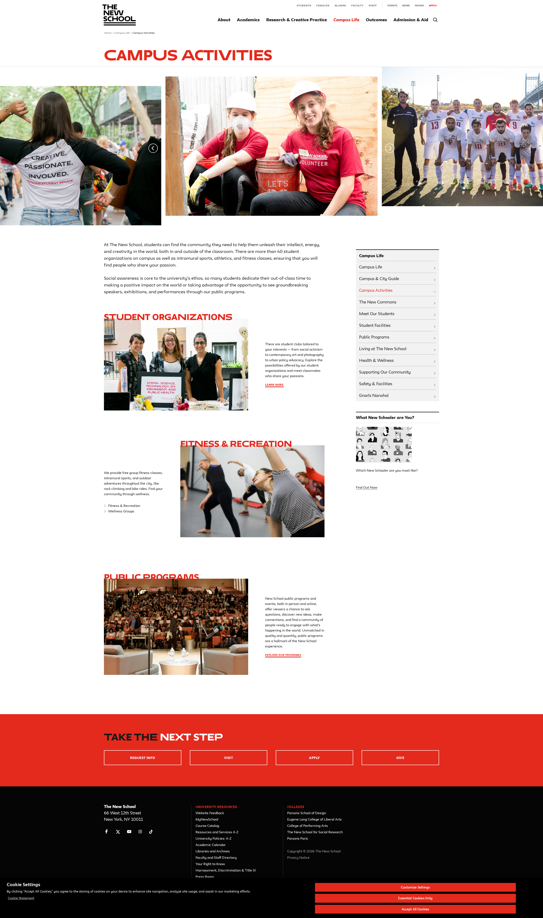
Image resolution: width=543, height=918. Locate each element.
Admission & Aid (410, 19)
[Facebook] (106, 832)
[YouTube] (129, 832)
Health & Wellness (376, 360)
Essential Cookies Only (415, 898)
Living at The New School (382, 348)
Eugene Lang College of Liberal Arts (314, 819)
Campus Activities (375, 290)
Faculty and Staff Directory (216, 857)
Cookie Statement (21, 898)
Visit (228, 758)
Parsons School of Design (306, 813)
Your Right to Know (210, 864)
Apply (433, 5)
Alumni (340, 5)
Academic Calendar (211, 845)
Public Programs (151, 577)
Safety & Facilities (375, 383)
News (406, 5)
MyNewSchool (207, 819)
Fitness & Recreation (124, 506)
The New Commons (377, 302)
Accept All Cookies (415, 909)
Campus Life (346, 19)
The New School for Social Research (315, 832)
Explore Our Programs (283, 654)
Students (304, 5)
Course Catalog (207, 826)
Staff (373, 5)
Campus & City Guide (379, 278)
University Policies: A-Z (213, 838)
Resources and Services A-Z (217, 832)
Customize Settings (415, 887)
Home (108, 32)
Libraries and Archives (213, 851)
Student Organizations (168, 317)
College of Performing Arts (307, 826)
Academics (248, 19)
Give (400, 758)
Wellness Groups (121, 511)
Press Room (205, 877)
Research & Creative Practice (296, 19)
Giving (419, 5)
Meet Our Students (376, 313)
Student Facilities (374, 325)
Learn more (274, 384)
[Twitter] (117, 832)
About (224, 19)
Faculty (357, 5)
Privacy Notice (298, 857)
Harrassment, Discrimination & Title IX (226, 870)
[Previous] (153, 148)
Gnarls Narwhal (374, 395)
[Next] (390, 148)
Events (392, 5)
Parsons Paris (297, 838)
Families (322, 5)
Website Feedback (210, 813)
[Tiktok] (151, 832)
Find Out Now (366, 487)
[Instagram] (140, 832)
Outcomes (376, 19)
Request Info (142, 758)
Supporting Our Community (385, 372)
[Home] (119, 15)
